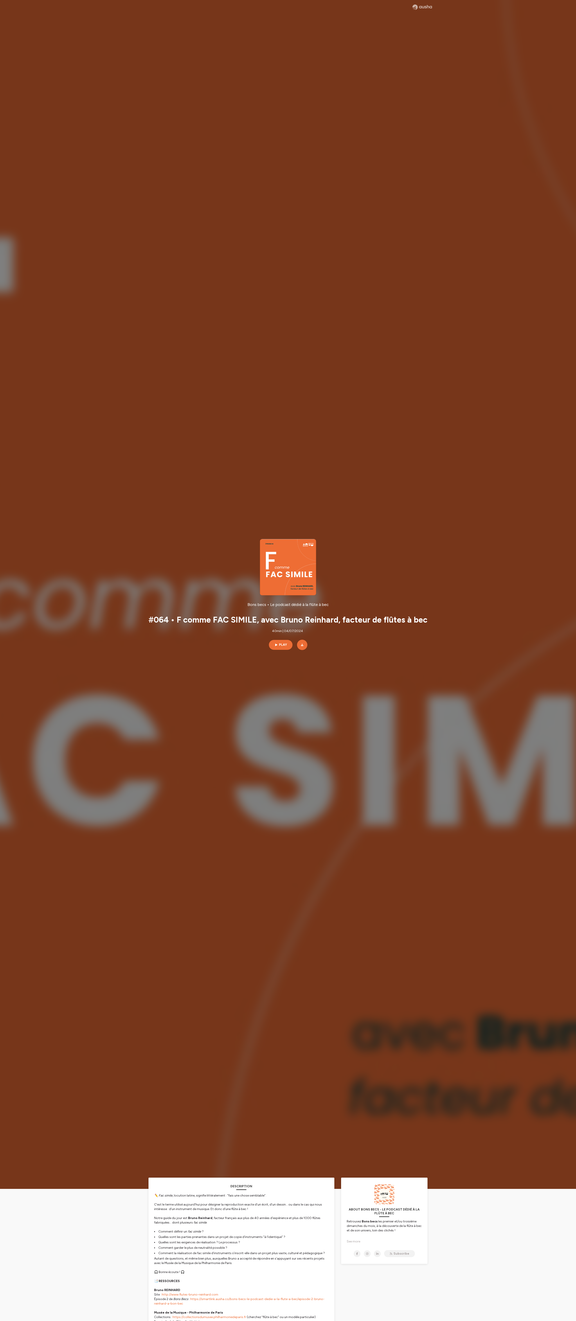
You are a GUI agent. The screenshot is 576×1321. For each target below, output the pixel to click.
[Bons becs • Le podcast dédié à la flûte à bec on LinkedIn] (377, 1253)
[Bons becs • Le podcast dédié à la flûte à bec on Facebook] (357, 1253)
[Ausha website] (422, 7)
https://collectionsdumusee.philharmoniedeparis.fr (209, 1317)
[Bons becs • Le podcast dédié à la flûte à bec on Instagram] (367, 1253)
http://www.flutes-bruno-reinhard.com (190, 1294)
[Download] (302, 645)
